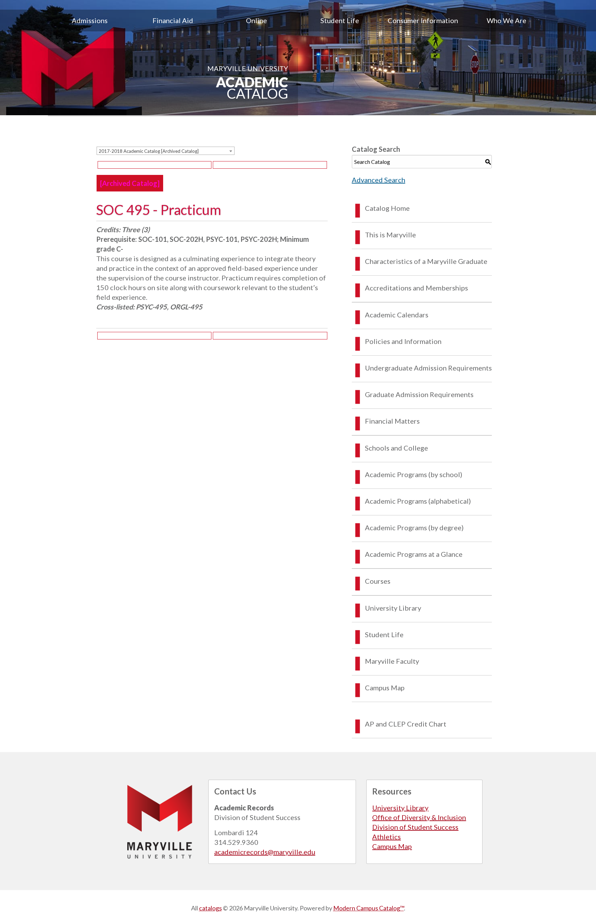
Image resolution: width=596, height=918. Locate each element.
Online (256, 20)
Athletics (386, 836)
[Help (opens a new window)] (270, 165)
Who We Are (506, 20)
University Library (393, 608)
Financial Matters (392, 421)
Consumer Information (423, 20)
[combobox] (166, 151)
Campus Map (385, 687)
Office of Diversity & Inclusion (419, 817)
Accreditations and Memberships (416, 288)
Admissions (90, 20)
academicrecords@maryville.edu (264, 852)
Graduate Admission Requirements (419, 394)
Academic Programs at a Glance (414, 554)
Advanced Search (378, 180)
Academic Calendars (396, 314)
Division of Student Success (415, 827)
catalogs (210, 908)
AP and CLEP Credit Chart (405, 724)
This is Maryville (390, 234)
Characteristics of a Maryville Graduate (426, 261)
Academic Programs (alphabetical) (418, 501)
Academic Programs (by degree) (414, 527)
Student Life (339, 20)
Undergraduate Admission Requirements (428, 368)
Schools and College (396, 448)
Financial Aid (172, 20)
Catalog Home (387, 208)
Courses (377, 581)
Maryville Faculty (392, 661)
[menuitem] (89, 20)
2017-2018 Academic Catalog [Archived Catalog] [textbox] (149, 151)
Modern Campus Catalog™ (368, 908)
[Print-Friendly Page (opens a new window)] (154, 165)
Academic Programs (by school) (413, 474)
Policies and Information (403, 341)
